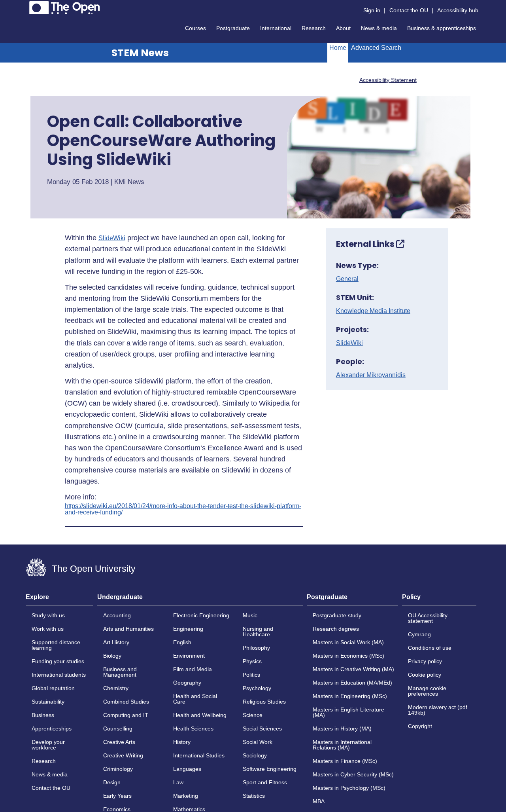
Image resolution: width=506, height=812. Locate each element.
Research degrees (336, 629)
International (275, 28)
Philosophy (256, 648)
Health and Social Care (195, 699)
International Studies (199, 755)
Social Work (257, 742)
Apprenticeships (52, 728)
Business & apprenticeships (441, 28)
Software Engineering (269, 769)
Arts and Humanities (128, 629)
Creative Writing (123, 755)
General (347, 279)
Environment (189, 656)
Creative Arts (119, 742)
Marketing (185, 796)
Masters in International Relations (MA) (342, 745)
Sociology (255, 755)
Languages (187, 769)
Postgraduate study (337, 615)
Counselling (117, 728)
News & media (379, 28)
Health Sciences (193, 728)
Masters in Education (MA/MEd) (352, 682)
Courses (195, 28)
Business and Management (120, 672)
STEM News (140, 53)
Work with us (48, 629)
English (182, 642)
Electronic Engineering (201, 615)
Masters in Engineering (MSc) (350, 696)
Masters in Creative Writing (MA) (353, 669)
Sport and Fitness (265, 782)
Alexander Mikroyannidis (371, 375)
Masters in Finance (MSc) (345, 761)
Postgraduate (233, 28)
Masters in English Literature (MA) (348, 712)
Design (112, 782)
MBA (319, 801)
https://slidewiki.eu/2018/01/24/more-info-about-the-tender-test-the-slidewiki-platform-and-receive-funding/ (183, 509)
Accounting (117, 615)
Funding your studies (58, 661)
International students (59, 675)
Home (337, 47)
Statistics (254, 796)
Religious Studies (264, 701)
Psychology (257, 688)
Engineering (188, 629)
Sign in (371, 10)
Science (252, 715)
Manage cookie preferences (427, 691)
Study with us (48, 615)
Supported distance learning (56, 645)
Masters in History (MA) (342, 728)
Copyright (420, 726)
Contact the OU (408, 10)
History (182, 742)
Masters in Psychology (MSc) (349, 788)
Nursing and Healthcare (258, 631)
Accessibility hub (457, 10)
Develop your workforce (48, 745)
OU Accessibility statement (427, 618)
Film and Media (192, 669)
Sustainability (48, 701)
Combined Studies (126, 701)
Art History (116, 642)
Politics (251, 675)
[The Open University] (64, 7)
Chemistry (115, 688)
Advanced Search (376, 47)
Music (250, 615)
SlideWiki (111, 238)
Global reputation (53, 688)
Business (43, 715)
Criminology (118, 769)
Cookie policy (424, 675)
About (343, 28)
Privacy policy (425, 661)
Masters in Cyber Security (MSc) (353, 774)
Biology (112, 656)
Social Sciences (262, 728)
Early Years (117, 796)
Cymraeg (419, 634)
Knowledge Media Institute (373, 311)
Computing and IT (125, 715)
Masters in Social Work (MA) (348, 642)
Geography (187, 682)
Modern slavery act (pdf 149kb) (437, 710)
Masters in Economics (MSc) (348, 656)
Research (314, 28)
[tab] (59, 599)
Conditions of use (429, 648)
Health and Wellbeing (200, 715)
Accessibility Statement (388, 80)
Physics (252, 661)
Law (178, 782)
